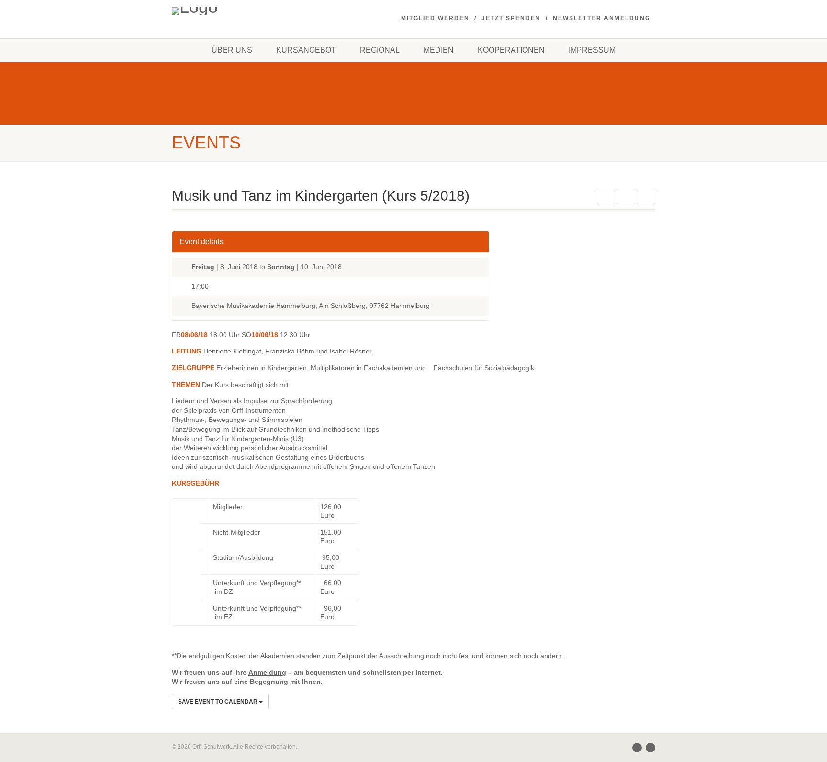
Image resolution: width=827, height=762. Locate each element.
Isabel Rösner (351, 351)
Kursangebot (306, 50)
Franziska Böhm (289, 351)
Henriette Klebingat (232, 351)
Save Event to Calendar (218, 701)
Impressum (592, 50)
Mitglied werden (435, 18)
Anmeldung (267, 672)
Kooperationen (511, 50)
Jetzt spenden (511, 18)
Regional (380, 50)
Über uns (232, 50)
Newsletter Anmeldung (601, 18)
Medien (439, 50)
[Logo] (248, 11)
